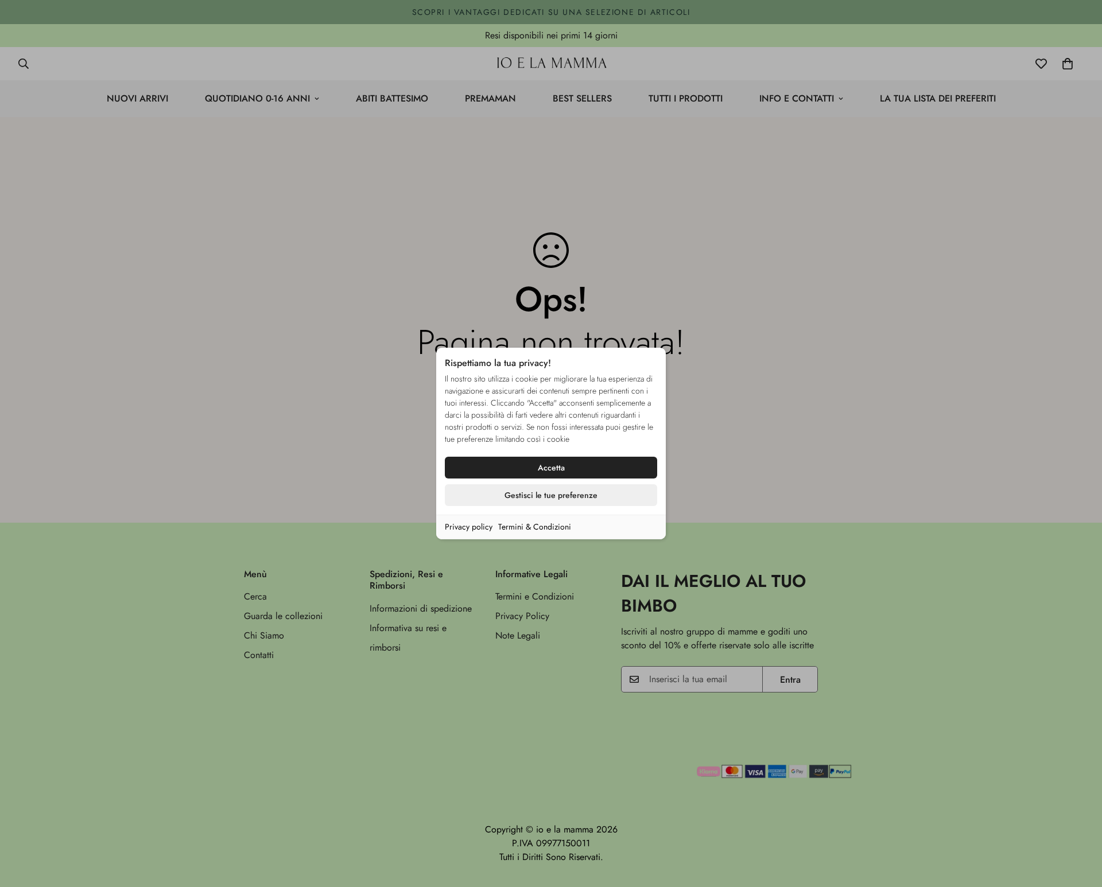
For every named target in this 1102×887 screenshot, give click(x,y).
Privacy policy (468, 526)
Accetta (551, 467)
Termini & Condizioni (534, 526)
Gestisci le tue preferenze (551, 495)
